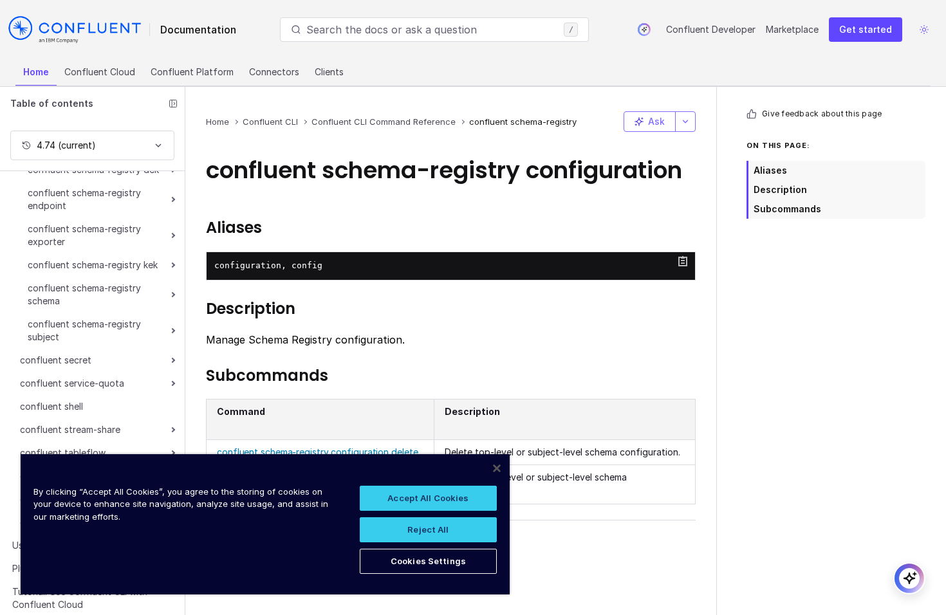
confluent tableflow (63, 452)
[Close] (497, 468)
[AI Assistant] (644, 29)
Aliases (770, 170)
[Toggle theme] (924, 29)
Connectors (274, 71)
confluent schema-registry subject (84, 330)
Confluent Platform (192, 71)
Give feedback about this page (822, 113)
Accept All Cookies (427, 498)
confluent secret (55, 359)
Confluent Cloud (99, 71)
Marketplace (792, 29)
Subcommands (787, 208)
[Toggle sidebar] (173, 104)
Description (780, 189)
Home (36, 71)
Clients (329, 71)
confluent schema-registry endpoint (84, 199)
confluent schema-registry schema (84, 294)
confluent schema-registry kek (93, 264)
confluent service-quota (72, 383)
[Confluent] (74, 29)
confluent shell (51, 406)
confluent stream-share (70, 429)
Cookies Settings (428, 561)
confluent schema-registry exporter (84, 235)
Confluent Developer (711, 29)
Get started (865, 29)
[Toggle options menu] (685, 121)
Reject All (428, 529)
